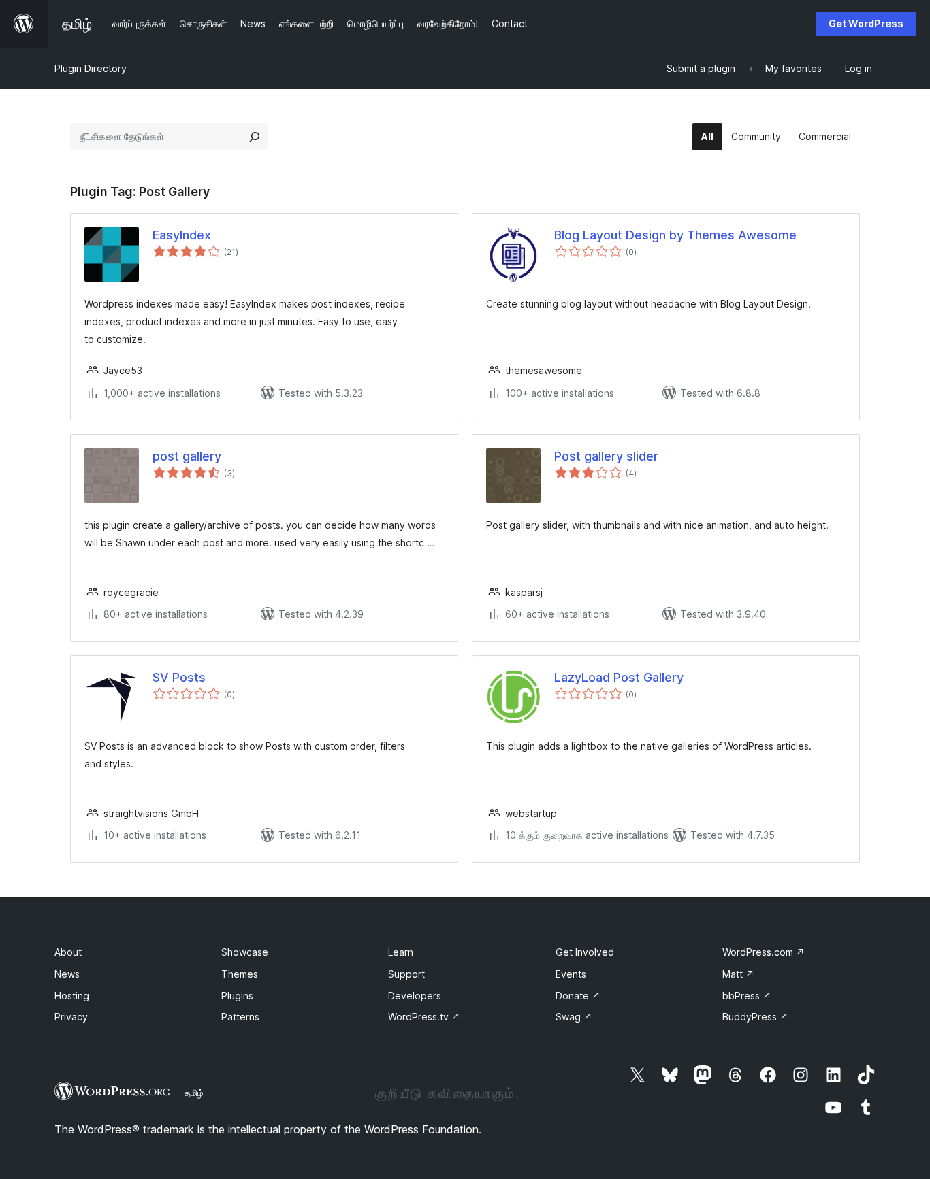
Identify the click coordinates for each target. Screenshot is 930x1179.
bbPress (746, 995)
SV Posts (179, 677)
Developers (414, 995)
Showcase (244, 952)
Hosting (71, 995)
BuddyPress (755, 1017)
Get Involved (585, 952)
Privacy (71, 1017)
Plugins (237, 995)
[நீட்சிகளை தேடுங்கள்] (254, 136)
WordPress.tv (424, 1017)
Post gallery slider (606, 456)
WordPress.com (763, 952)
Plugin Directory (90, 68)
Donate (578, 995)
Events (571, 974)
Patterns (240, 1017)
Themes (239, 974)
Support (406, 974)
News (67, 974)
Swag (574, 1017)
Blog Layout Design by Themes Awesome (675, 235)
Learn (400, 952)
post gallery (187, 456)
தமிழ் (194, 1092)
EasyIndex (182, 235)
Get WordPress (866, 23)
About (68, 952)
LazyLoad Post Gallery (619, 677)
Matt (738, 974)
